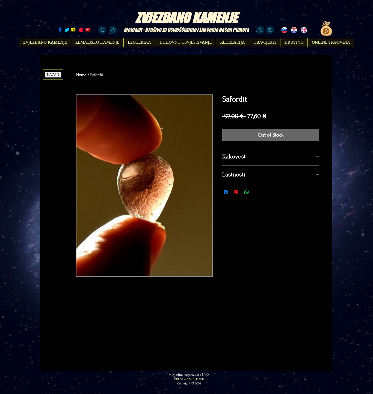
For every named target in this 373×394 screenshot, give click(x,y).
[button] (325, 31)
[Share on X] (257, 192)
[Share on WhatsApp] (246, 192)
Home (81, 74)
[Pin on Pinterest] (236, 192)
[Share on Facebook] (226, 192)
